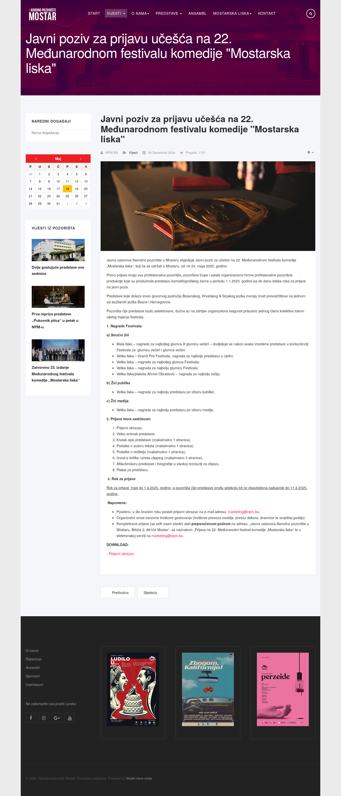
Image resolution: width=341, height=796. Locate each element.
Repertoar (34, 658)
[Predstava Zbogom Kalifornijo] (208, 690)
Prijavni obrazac (121, 553)
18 (67, 189)
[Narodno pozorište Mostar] (42, 14)
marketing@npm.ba (243, 511)
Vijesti (115, 13)
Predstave (167, 13)
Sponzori (33, 675)
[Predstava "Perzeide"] (283, 690)
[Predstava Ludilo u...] (133, 690)
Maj (58, 158)
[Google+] (57, 718)
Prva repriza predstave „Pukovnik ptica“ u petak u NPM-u (55, 320)
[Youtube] (70, 718)
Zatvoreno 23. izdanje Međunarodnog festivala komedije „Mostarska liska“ (56, 374)
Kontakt (267, 13)
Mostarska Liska (231, 13)
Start (94, 13)
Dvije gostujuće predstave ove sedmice (58, 270)
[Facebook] (31, 718)
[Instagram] (44, 718)
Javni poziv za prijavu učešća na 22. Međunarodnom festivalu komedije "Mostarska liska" (200, 128)
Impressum (34, 684)
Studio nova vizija (139, 778)
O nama (32, 650)
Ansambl (197, 13)
